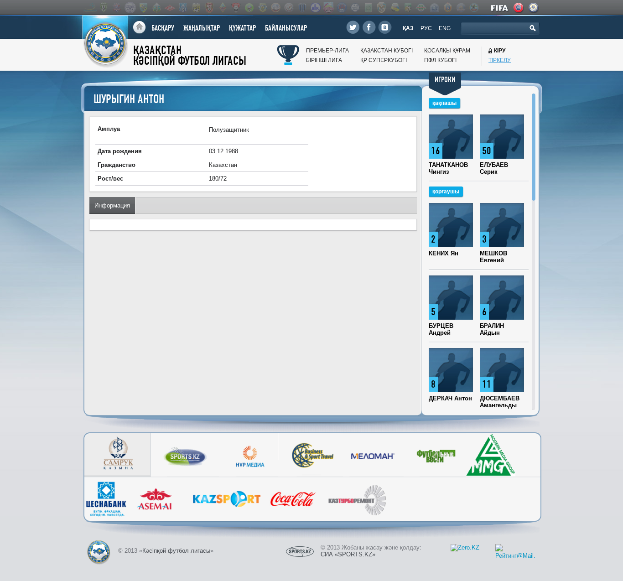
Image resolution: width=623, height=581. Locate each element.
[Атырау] (103, 7)
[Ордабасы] (156, 7)
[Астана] (90, 7)
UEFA (519, 7)
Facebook (369, 27)
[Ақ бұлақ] (275, 7)
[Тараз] (183, 7)
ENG (445, 28)
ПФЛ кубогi (440, 60)
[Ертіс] (130, 7)
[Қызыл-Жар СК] (460, 7)
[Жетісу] (143, 7)
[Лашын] (408, 7)
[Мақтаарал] (421, 7)
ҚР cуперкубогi (383, 60)
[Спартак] (170, 7)
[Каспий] (394, 7)
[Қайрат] (222, 7)
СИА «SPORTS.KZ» (348, 554)
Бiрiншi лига (324, 60)
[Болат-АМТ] (328, 7)
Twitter (353, 27)
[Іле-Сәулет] (249, 7)
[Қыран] (474, 7)
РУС (426, 28)
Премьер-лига (327, 50)
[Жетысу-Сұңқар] (381, 7)
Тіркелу (499, 60)
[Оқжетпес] (434, 7)
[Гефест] (355, 7)
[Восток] (341, 7)
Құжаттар (242, 28)
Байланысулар (286, 28)
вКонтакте (385, 27)
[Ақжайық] (289, 7)
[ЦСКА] (447, 7)
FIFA (500, 7)
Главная (139, 27)
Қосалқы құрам (447, 50)
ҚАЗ (408, 28)
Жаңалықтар (201, 28)
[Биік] (315, 7)
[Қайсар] (236, 7)
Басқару (162, 28)
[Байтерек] (302, 7)
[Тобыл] (196, 7)
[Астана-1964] (262, 7)
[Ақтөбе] (117, 7)
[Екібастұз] (368, 7)
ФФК (534, 7)
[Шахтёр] (209, 7)
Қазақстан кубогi (386, 50)
